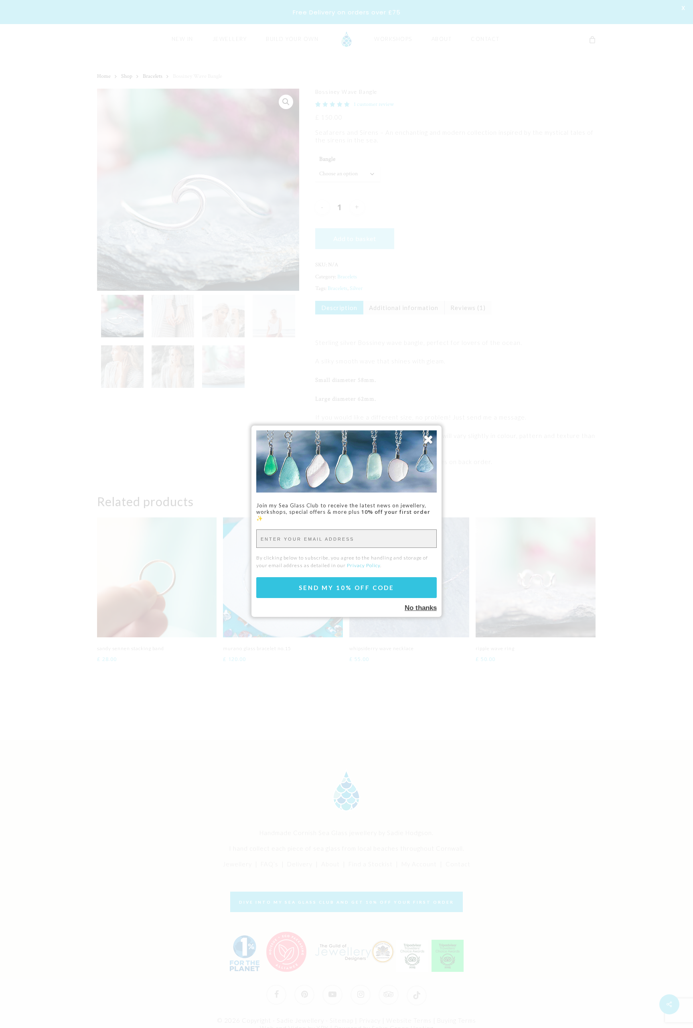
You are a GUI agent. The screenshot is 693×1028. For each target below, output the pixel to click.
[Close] (428, 439)
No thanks (421, 608)
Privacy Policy (363, 565)
